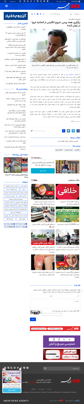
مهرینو (6, 216)
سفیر (23, 189)
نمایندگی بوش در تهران (11, 209)
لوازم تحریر (23, 186)
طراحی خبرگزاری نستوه (70, 400)
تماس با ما (41, 389)
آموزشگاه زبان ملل (16, 212)
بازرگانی (33, 389)
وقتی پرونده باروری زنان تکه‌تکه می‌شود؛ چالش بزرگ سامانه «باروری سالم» (15, 47)
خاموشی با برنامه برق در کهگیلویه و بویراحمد (16, 28)
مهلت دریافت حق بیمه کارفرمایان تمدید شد (16, 106)
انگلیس (77, 150)
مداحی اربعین (22, 196)
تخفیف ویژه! (12, 390)
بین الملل (77, 14)
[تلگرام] (27, 368)
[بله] (24, 368)
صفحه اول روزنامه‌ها (20, 154)
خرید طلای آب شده (11, 189)
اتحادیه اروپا (59, 150)
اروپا (71, 14)
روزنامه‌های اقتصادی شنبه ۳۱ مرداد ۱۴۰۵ (16, 176)
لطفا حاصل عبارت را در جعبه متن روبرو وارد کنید (66, 311)
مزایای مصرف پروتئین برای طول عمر (16, 83)
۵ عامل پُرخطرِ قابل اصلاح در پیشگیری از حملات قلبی (15, 60)
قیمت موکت (23, 193)
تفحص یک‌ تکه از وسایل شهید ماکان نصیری (15, 94)
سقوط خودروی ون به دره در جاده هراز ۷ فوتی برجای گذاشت (15, 126)
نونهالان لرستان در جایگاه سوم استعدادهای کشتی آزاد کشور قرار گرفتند (16, 113)
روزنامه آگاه (10, 219)
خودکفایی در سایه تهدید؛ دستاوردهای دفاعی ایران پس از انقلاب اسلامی (15, 40)
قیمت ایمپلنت (9, 202)
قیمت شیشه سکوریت (11, 186)
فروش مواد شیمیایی (21, 202)
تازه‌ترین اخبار (23, 23)
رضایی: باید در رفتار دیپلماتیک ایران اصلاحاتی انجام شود (16, 120)
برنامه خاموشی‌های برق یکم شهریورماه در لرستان (15, 148)
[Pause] (57, 171)
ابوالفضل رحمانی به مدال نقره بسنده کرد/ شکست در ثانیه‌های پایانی (15, 132)
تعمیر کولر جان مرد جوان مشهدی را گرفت (16, 142)
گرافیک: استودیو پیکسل (55, 400)
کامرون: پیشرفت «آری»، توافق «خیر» (68, 141)
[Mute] (61, 171)
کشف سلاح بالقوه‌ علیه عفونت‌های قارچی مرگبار (16, 78)
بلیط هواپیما (23, 209)
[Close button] (20, 369)
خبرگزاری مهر (70, 74)
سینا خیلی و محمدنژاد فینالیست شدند (15, 137)
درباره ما (49, 389)
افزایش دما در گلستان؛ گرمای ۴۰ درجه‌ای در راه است (17, 54)
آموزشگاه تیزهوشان (9, 206)
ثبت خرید (43, 170)
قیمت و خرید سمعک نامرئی (19, 216)
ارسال (33, 319)
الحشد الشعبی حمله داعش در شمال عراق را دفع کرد (15, 66)
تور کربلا (16, 193)
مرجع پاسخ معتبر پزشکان (16, 199)
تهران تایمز (22, 219)
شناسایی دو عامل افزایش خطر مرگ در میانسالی (15, 72)
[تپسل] (32, 158)
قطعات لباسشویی (22, 206)
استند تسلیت (8, 193)
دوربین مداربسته (10, 196)
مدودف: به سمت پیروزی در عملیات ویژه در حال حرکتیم (16, 100)
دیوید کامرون (68, 150)
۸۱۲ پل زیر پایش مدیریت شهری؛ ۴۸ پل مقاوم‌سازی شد (15, 34)
